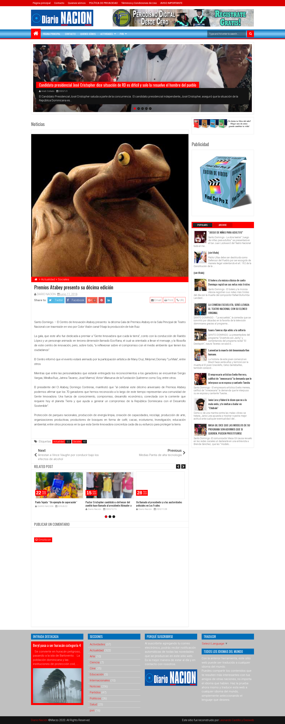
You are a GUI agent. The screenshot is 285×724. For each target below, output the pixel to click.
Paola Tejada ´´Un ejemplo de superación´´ (56, 502)
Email (157, 300)
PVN (122, 33)
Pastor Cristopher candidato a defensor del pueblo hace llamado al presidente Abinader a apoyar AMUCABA (108, 505)
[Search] (250, 33)
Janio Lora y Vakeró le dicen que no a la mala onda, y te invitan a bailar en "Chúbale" (227, 404)
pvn (92, 710)
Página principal (42, 3)
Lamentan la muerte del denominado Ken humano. (228, 352)
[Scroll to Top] (279, 718)
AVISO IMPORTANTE (171, 3)
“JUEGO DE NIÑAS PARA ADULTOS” (225, 232)
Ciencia (94, 662)
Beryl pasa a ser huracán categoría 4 (57, 645)
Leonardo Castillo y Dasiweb (236, 720)
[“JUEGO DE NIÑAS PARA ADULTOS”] (200, 237)
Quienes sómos (77, 3)
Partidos (95, 692)
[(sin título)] (200, 257)
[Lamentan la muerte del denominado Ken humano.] (200, 355)
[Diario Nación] (36, 33)
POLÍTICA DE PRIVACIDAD (103, 3)
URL (181, 300)
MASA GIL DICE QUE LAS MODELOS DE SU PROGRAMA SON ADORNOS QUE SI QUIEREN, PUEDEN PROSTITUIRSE (229, 429)
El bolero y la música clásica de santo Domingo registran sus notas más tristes (229, 282)
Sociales (77, 441)
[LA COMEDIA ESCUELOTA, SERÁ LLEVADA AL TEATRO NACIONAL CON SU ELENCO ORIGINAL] (200, 309)
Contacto (59, 3)
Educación (97, 674)
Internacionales (100, 680)
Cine (93, 668)
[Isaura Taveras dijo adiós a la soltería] (200, 335)
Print (170, 300)
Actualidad (58, 441)
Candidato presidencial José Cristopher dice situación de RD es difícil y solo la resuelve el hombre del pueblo (117, 85)
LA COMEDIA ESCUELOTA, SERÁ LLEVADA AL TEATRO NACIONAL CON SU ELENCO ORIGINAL (228, 309)
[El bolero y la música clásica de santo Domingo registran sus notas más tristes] (200, 285)
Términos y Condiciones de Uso (139, 3)
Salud (93, 704)
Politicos (95, 698)
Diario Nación (39, 720)
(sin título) (213, 252)
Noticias (95, 686)
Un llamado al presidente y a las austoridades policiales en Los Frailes (159, 503)
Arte (92, 656)
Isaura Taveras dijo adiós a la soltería (226, 330)
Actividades (106, 33)
